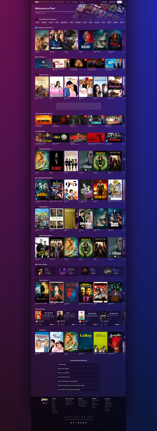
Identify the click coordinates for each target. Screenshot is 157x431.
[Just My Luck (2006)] (56, 343)
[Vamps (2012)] (56, 88)
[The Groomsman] (113, 139)
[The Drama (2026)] (86, 220)
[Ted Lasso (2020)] (56, 41)
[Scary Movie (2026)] (115, 220)
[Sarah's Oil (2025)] (42, 41)
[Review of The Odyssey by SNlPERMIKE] (67, 315)
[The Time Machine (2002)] (78, 65)
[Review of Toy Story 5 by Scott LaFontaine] (89, 315)
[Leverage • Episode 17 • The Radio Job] (96, 121)
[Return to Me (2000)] (71, 88)
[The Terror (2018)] (86, 162)
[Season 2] (43, 139)
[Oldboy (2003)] (56, 162)
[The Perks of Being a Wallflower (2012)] (100, 343)
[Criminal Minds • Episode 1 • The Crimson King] (61, 121)
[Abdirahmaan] (37, 321)
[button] (124, 22)
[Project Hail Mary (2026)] (100, 41)
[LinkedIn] (83, 423)
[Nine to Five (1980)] (71, 191)
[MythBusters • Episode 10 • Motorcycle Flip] (113, 121)
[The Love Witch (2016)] (56, 293)
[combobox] (53, 2)
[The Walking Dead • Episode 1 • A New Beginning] (43, 121)
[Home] (37, 2)
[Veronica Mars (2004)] (56, 248)
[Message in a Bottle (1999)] (42, 88)
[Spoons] (91, 271)
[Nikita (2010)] (115, 162)
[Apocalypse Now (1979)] (115, 343)
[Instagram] (71, 423)
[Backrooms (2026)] (71, 220)
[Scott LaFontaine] (80, 321)
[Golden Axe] (78, 139)
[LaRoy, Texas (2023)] (86, 343)
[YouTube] (86, 423)
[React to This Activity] (37, 324)
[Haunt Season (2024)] (115, 293)
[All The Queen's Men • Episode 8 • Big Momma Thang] (96, 65)
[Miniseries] (96, 139)
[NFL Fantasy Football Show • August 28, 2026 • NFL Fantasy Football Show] (113, 65)
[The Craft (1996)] (71, 162)
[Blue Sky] (78, 423)
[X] (76, 423)
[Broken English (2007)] (115, 88)
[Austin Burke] (68, 271)
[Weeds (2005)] (100, 162)
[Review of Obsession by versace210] (110, 315)
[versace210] (102, 321)
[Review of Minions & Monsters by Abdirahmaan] (45, 315)
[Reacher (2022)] (86, 41)
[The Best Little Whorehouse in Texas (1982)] (115, 191)
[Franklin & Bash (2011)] (42, 248)
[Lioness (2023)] (71, 41)
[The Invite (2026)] (56, 220)
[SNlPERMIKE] (58, 321)
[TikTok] (73, 423)
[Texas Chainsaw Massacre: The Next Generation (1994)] (86, 293)
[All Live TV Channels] (43, 65)
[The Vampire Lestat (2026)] (86, 191)
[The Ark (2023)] (42, 162)
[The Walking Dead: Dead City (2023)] (42, 191)
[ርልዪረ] (113, 271)
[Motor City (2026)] (100, 191)
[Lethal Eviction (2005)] (71, 293)
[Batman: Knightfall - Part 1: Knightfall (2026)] (56, 191)
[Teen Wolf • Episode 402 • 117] (78, 121)
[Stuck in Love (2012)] (100, 88)
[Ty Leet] (46, 271)
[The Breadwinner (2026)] (42, 220)
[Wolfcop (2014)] (100, 293)
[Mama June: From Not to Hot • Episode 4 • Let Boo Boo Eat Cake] (61, 65)
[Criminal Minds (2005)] (115, 41)
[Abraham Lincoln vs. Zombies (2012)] (42, 293)
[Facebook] (81, 423)
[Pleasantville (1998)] (42, 343)
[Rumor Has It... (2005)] (86, 88)
